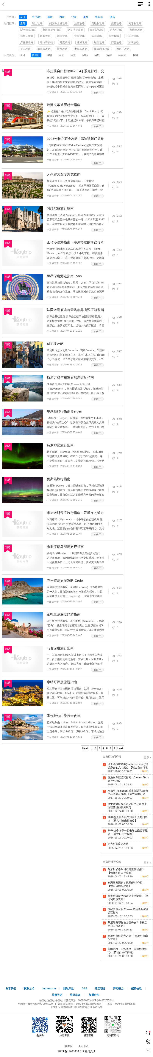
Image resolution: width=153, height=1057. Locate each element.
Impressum (49, 988)
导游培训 (75, 994)
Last (120, 748)
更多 (146, 757)
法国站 (51, 1000)
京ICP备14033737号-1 (102, 1000)
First (85, 748)
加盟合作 (94, 994)
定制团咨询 (113, 1035)
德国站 (43, 1000)
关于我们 (11, 988)
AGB (84, 988)
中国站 (59, 1000)
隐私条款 (68, 988)
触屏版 (68, 1046)
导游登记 (57, 994)
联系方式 (29, 988)
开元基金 (118, 988)
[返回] (4, 4)
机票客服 (88, 1035)
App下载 (84, 1046)
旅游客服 (64, 1035)
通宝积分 (100, 988)
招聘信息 (136, 988)
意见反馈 (90, 1051)
